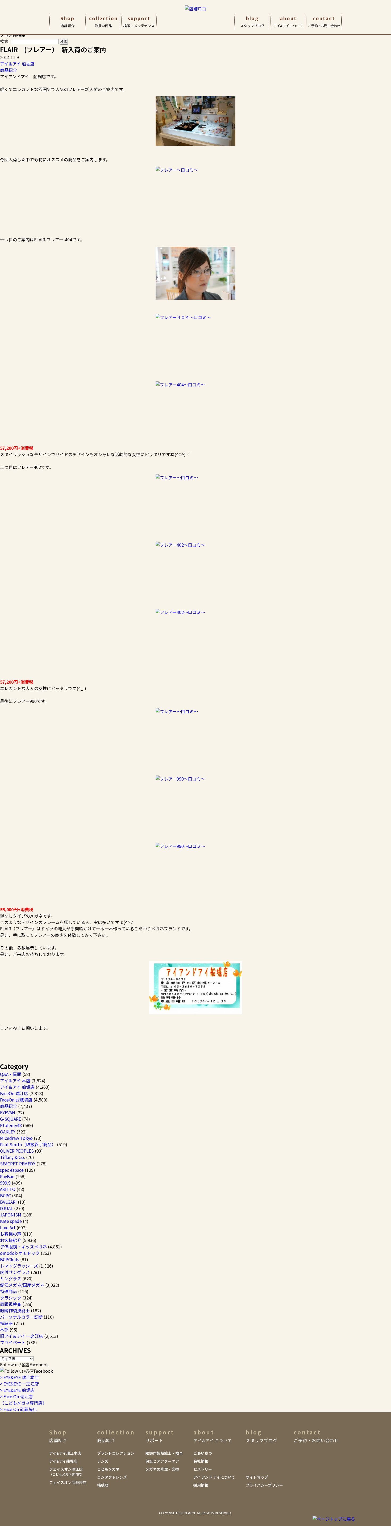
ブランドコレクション (115, 1453)
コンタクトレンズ (112, 1477)
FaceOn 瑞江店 (14, 1093)
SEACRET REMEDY (17, 1163)
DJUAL (6, 1208)
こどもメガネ (108, 1469)
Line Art (7, 1227)
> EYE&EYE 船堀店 (17, 1390)
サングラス (10, 1278)
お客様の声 (10, 1234)
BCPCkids (9, 1259)
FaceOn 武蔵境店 (16, 1099)
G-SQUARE (10, 1119)
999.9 (5, 1182)
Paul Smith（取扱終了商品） (28, 1144)
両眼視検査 (10, 1304)
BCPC (5, 1195)
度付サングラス (15, 1272)
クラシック (10, 1297)
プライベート (13, 1342)
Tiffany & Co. (12, 1157)
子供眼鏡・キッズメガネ (23, 1246)
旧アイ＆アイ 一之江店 (21, 1336)
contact (324, 21)
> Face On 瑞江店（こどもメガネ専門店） (23, 1399)
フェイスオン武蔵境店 (67, 1482)
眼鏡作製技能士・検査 (164, 1453)
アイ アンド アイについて (214, 1477)
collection (103, 21)
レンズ (102, 1461)
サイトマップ (257, 1477)
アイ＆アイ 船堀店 (17, 63)
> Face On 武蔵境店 (18, 1409)
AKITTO (7, 1189)
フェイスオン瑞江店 (66, 1471)
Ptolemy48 (11, 1125)
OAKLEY (7, 1131)
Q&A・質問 (10, 1074)
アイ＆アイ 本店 (15, 1080)
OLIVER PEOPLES (17, 1151)
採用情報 (200, 1485)
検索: (5, 41)
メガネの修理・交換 (162, 1469)
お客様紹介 (10, 1240)
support (139, 21)
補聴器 (6, 1323)
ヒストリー (202, 1469)
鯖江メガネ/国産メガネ (22, 1285)
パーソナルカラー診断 (21, 1317)
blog (252, 21)
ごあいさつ (202, 1453)
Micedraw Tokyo (16, 1138)
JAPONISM (10, 1214)
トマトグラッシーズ (19, 1266)
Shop (67, 21)
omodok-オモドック (20, 1253)
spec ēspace (12, 1170)
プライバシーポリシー (264, 1485)
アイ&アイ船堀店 (63, 1461)
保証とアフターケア (162, 1461)
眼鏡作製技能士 (15, 1310)
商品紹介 (8, 70)
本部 (4, 1329)
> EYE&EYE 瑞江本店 (19, 1377)
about (288, 21)
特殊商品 (8, 1291)
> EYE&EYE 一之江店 (19, 1383)
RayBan (7, 1176)
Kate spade (11, 1221)
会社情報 (200, 1461)
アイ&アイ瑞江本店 (65, 1453)
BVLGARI (8, 1202)
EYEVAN (7, 1112)
